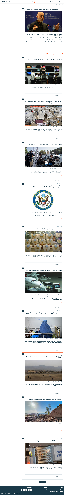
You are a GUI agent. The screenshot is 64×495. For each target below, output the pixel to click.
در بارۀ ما (46, 489)
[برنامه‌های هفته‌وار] (6, 2)
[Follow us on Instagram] (24, 490)
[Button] (57, 50)
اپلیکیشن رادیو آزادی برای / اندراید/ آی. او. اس (56, 491)
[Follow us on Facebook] (31, 490)
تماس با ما (61, 489)
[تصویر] (9, 2)
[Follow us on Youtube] (26, 490)
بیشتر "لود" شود (42, 482)
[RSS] (21, 490)
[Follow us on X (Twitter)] (29, 490)
